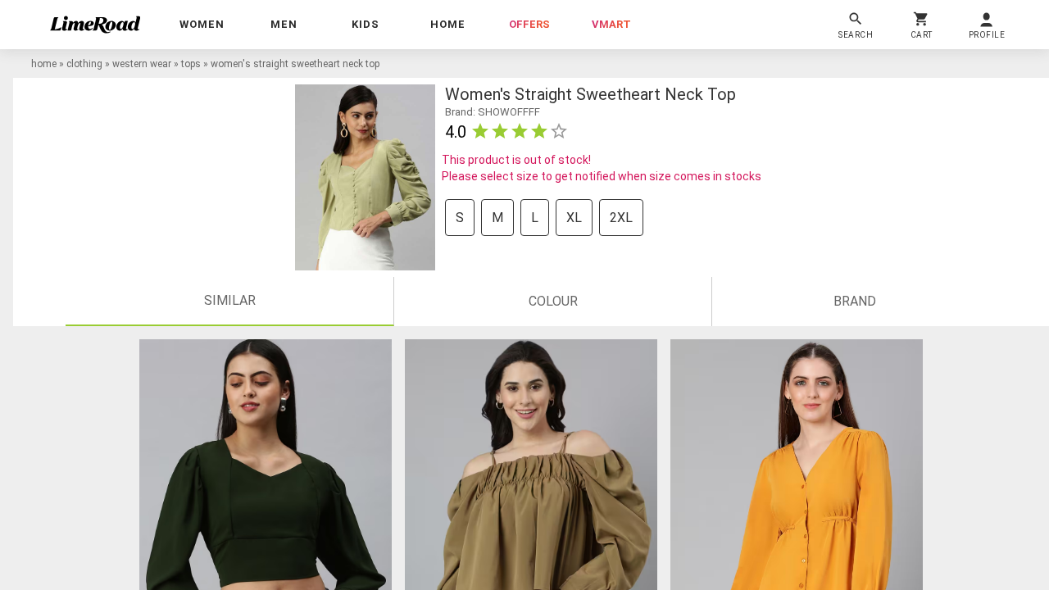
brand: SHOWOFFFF (492, 112)
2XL (621, 217)
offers (529, 24)
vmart (611, 24)
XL (574, 217)
